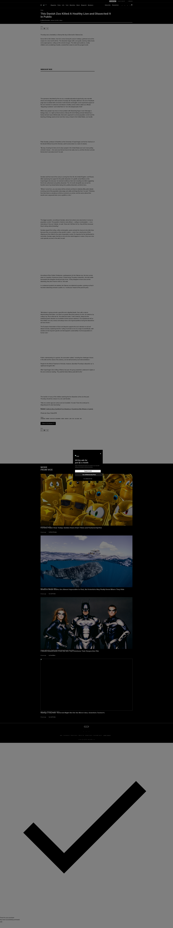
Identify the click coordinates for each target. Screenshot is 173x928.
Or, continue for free (88, 478)
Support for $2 (88, 471)
